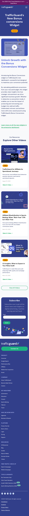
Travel (2, 407)
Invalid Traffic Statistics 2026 (8, 483)
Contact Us (14, 349)
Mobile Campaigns (6, 469)
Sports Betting (5, 402)
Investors (3, 504)
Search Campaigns (6, 467)
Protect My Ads (5, 426)
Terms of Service (5, 510)
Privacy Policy (4, 507)
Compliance (4, 501)
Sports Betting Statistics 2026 (9, 486)
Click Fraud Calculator (7, 480)
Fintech (3, 399)
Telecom (3, 405)
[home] (8, 7)
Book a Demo (4, 429)
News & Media (5, 453)
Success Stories (5, 456)
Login (2, 431)
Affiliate (3, 366)
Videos (3, 459)
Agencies (3, 415)
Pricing (3, 434)
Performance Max (5, 364)
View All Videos (14, 288)
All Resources (4, 445)
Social (2, 372)
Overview (3, 358)
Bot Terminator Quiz (6, 477)
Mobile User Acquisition (7, 369)
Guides (3, 450)
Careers (3, 386)
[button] (26, 7)
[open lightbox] (14, 47)
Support (3, 437)
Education (3, 396)
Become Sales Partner (6, 383)
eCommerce (4, 393)
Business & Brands (6, 418)
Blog (2, 448)
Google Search (5, 361)
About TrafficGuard (6, 380)
